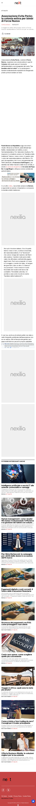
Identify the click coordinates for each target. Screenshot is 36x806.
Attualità (4, 10)
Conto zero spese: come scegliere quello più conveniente (16, 655)
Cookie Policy (27, 796)
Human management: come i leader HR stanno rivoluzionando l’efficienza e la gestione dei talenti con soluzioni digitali (17, 520)
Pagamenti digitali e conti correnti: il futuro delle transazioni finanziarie (17, 590)
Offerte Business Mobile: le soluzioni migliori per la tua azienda (17, 754)
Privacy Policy (18, 796)
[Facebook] (2, 789)
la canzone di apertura (13, 167)
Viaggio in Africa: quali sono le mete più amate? (17, 689)
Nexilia (3, 494)
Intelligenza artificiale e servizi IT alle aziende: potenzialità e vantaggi (17, 486)
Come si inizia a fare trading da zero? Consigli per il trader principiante (17, 722)
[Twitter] (7, 789)
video (10, 186)
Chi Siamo (4, 796)
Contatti (10, 796)
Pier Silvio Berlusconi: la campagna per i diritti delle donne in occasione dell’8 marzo (17, 556)
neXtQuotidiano (5, 24)
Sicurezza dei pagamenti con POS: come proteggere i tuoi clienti (16, 623)
